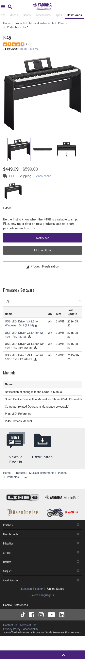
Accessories (43, 15)
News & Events (10, 534)
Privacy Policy (11, 629)
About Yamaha (10, 580)
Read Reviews (29, 48)
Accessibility (30, 629)
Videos (13, 15)
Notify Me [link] (42, 238)
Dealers (7, 562)
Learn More (42, 175)
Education (8, 543)
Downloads (74, 15)
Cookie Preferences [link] (15, 605)
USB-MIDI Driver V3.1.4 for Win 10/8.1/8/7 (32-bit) (24, 335)
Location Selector (32, 589)
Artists (6, 552)
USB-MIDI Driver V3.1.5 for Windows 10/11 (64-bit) (22, 323)
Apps (59, 15)
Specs (27, 15)
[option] (42, 93)
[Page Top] (64, 654)
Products (8, 525)
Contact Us (10, 625)
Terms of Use (28, 625)
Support (7, 571)
